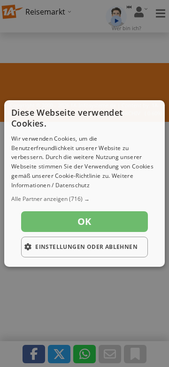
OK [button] (84, 221)
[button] (84, 199)
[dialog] (84, 183)
